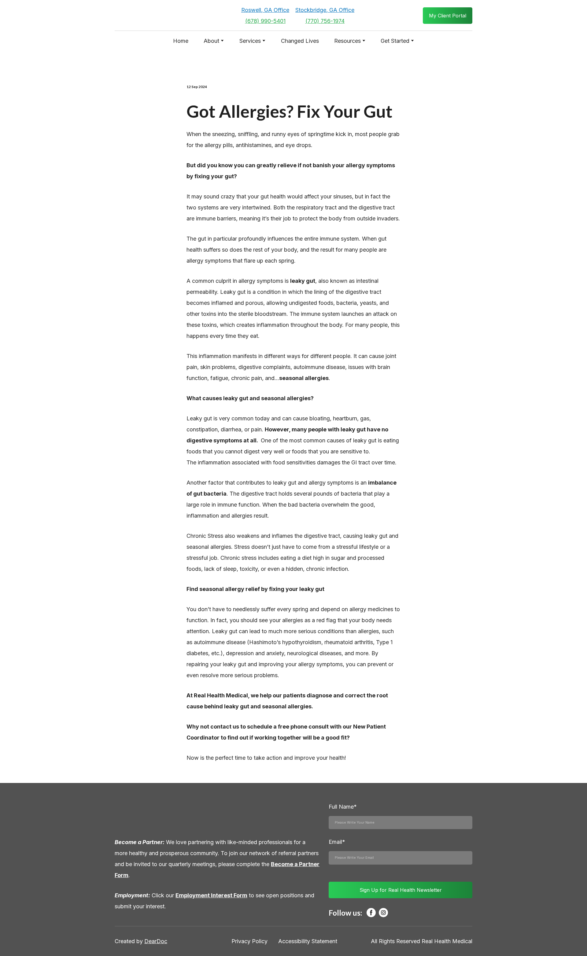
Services (250, 41)
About (211, 41)
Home (180, 41)
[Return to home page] (154, 15)
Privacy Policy (249, 941)
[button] (447, 15)
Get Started (395, 41)
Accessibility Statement (307, 941)
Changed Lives (300, 41)
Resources (347, 41)
